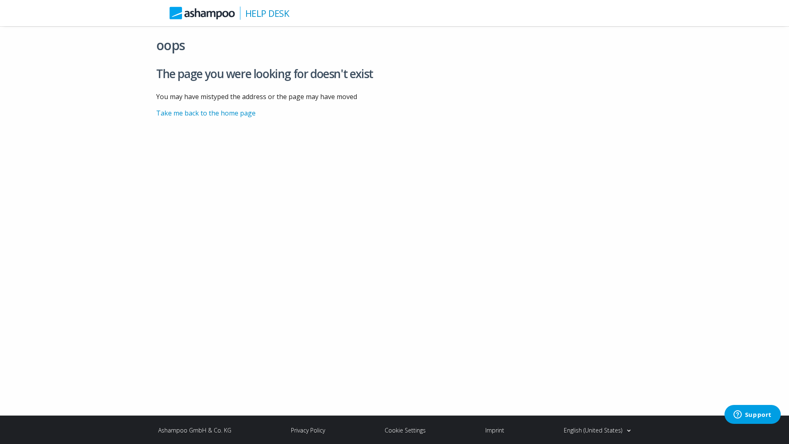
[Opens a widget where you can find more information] (752, 415)
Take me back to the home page (206, 113)
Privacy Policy (308, 430)
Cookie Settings (405, 430)
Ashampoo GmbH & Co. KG (194, 430)
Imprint (494, 430)
